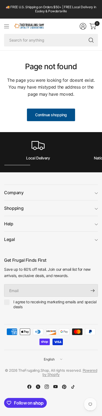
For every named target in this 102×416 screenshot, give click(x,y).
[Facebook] (29, 386)
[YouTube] (55, 386)
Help (8, 223)
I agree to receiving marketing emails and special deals (54, 304)
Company (14, 192)
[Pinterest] (64, 386)
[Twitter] (38, 386)
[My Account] (83, 26)
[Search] (91, 40)
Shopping (13, 208)
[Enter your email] (92, 290)
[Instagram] (46, 386)
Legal (9, 239)
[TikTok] (73, 386)
